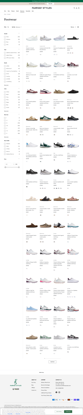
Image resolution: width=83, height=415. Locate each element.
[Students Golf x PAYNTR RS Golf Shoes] (45, 38)
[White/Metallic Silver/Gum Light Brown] (54, 353)
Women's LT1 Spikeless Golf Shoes (59, 48)
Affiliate (33, 387)
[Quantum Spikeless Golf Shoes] (59, 172)
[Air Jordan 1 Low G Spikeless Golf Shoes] (45, 337)
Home (5, 14)
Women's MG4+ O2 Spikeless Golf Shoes (71, 319)
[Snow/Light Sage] (54, 79)
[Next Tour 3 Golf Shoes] (59, 145)
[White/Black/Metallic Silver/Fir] (54, 160)
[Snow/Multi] (54, 298)
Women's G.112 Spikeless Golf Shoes (72, 291)
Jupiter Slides (70, 48)
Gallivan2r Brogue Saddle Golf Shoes (31, 262)
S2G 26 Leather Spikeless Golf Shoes (72, 182)
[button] (78, 8)
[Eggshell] (27, 215)
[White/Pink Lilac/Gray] (45, 188)
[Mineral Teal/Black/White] (68, 352)
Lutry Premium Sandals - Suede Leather (58, 102)
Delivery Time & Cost (45, 382)
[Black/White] (68, 53)
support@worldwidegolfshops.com (58, 407)
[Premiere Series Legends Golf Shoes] (59, 225)
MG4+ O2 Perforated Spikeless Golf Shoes (71, 262)
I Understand (68, 411)
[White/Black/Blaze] (72, 134)
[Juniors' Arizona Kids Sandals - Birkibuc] (73, 198)
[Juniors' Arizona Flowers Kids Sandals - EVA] (32, 198)
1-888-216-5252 (44, 407)
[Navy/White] (70, 53)
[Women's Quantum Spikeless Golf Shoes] (45, 172)
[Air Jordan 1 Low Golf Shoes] (73, 337)
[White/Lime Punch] (27, 54)
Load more (52, 361)
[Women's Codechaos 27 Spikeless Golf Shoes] (73, 145)
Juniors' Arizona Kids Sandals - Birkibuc (71, 209)
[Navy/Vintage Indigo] (56, 188)
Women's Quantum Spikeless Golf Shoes (44, 182)
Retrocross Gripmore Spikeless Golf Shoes (44, 128)
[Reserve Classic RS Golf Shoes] (73, 118)
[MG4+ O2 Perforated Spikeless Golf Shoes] (73, 252)
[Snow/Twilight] (54, 326)
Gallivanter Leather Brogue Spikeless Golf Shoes (45, 75)
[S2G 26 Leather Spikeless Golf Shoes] (73, 172)
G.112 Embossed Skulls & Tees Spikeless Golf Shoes (31, 155)
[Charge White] (27, 81)
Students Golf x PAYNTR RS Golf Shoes (45, 48)
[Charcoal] (40, 215)
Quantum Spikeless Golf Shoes (58, 182)
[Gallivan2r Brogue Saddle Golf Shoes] (32, 252)
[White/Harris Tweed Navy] (54, 242)
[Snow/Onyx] (40, 268)
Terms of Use (18, 413)
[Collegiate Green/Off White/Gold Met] (40, 134)
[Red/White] (72, 53)
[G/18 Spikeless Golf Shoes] (59, 65)
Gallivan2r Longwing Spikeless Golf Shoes (44, 262)
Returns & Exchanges (45, 385)
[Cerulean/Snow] (27, 325)
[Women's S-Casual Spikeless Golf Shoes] (32, 38)
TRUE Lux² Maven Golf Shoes (31, 75)
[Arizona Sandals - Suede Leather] (59, 118)
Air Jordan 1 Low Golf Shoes (73, 347)
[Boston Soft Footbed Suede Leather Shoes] (73, 91)
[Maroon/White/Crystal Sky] (27, 108)
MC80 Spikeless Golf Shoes (31, 181)
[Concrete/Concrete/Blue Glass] (54, 54)
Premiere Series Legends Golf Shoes (58, 236)
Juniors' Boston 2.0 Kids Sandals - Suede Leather (31, 347)
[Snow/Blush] (40, 297)
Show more (6, 85)
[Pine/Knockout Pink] (40, 325)
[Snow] (29, 325)
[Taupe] (72, 108)
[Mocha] (70, 108)
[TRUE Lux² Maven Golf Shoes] (32, 65)
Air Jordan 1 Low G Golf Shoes (72, 75)
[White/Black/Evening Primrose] (59, 188)
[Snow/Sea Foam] (68, 242)
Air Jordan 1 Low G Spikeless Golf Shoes (44, 347)
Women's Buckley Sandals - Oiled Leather (59, 209)
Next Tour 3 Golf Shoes (58, 155)
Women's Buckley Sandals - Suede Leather (45, 236)
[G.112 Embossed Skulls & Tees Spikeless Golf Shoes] (32, 145)
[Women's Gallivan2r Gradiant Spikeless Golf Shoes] (59, 309)
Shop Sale (50, 3)
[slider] (5, 167)
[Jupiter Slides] (73, 38)
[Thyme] (54, 134)
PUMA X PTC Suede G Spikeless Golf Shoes (44, 102)
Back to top (41, 372)
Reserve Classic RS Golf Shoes (72, 128)
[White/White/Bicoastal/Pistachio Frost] (40, 161)
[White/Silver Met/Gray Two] (70, 161)
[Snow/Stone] (27, 268)
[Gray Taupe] (54, 108)
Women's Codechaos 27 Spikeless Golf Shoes (72, 155)
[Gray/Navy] (54, 188)
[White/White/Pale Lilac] (56, 54)
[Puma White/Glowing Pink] (40, 108)
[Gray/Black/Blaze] (70, 134)
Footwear (8, 14)
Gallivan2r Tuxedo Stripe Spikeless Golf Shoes (72, 236)
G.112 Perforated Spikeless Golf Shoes (31, 319)
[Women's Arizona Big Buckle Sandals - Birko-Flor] (32, 118)
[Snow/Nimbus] (40, 81)
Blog (32, 385)
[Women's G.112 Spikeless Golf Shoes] (73, 280)
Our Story (34, 382)
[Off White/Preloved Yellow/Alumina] (29, 108)
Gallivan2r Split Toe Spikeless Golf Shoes (30, 291)
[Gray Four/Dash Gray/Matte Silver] (43, 134)
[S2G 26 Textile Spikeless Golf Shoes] (32, 91)
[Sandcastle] (27, 134)
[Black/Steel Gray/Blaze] (68, 134)
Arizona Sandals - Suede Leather (58, 128)
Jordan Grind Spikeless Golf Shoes (45, 155)
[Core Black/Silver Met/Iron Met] (27, 186)
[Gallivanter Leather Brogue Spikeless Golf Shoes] (45, 65)
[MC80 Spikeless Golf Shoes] (32, 172)
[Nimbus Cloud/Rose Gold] (40, 188)
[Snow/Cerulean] (27, 161)
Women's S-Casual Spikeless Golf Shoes (30, 48)
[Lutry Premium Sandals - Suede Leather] (59, 91)
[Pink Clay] (68, 215)
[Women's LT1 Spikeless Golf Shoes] (59, 38)
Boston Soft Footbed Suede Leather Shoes (73, 102)
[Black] (68, 108)
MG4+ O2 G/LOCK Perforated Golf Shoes (44, 319)
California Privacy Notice (46, 392)
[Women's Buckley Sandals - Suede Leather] (45, 225)
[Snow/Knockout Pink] (70, 297)
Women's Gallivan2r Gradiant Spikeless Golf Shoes (58, 320)
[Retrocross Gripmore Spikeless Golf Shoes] (45, 118)
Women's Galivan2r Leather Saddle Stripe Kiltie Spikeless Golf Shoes (59, 263)
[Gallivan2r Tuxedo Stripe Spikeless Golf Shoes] (73, 225)
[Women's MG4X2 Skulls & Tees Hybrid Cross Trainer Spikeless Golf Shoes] (59, 280)
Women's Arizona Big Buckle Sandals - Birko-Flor (31, 128)
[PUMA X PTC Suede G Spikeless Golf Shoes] (45, 91)
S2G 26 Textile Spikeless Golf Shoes (31, 102)
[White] (40, 54)
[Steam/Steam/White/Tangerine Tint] (40, 353)
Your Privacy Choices (45, 395)
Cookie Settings (59, 411)
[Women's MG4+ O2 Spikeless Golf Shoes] (73, 309)
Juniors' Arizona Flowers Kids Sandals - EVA (31, 209)
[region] (41, 411)
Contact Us (34, 390)
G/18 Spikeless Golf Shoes (58, 74)
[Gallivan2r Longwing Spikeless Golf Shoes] (45, 252)
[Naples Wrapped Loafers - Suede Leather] (32, 225)
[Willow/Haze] (74, 297)
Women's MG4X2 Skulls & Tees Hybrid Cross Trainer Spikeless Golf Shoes (58, 292)
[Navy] (43, 242)
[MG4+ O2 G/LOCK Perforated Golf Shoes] (45, 309)
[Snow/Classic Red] (68, 268)
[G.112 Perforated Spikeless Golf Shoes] (32, 309)
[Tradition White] (29, 81)
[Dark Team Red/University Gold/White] (68, 81)
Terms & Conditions (45, 387)
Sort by (13, 27)
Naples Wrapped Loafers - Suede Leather (31, 236)
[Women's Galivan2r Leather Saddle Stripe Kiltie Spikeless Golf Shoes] (59, 252)
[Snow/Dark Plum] (54, 270)
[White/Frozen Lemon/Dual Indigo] (68, 161)
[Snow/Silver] (72, 297)
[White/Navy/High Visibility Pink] (43, 188)
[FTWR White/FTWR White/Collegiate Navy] (68, 188)
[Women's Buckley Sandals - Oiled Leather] (59, 198)
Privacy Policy (44, 390)
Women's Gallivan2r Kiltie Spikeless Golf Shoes (45, 291)
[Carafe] (27, 242)
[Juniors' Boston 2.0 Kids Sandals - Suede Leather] (32, 337)
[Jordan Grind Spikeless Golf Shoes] (45, 145)
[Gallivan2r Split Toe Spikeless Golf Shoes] (32, 280)
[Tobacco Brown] (54, 215)
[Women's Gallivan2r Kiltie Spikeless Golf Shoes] (45, 280)
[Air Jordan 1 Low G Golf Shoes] (73, 65)
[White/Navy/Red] (61, 188)
